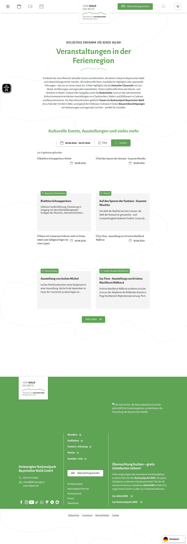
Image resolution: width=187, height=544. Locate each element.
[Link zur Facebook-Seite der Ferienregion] (21, 502)
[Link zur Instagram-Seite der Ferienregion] (26, 502)
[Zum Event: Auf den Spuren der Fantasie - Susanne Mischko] (123, 177)
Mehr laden (91, 319)
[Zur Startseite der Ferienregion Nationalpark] (94, 12)
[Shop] (42, 6)
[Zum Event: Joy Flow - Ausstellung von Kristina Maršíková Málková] (123, 255)
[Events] (19, 6)
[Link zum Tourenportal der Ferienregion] (47, 502)
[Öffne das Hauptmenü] (177, 6)
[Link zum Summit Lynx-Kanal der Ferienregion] (57, 502)
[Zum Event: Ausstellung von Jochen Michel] (64, 255)
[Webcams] (31, 6)
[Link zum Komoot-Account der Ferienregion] (52, 502)
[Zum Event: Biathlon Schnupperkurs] (64, 177)
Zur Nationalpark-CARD (125, 502)
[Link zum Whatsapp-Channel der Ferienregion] (42, 502)
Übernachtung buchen (137, 6)
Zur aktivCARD (120, 496)
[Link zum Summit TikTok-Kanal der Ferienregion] (36, 502)
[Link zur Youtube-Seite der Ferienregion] (31, 502)
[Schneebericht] (8, 6)
